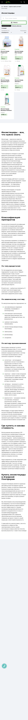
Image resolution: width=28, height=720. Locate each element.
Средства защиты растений (15, 6)
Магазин (6, 6)
